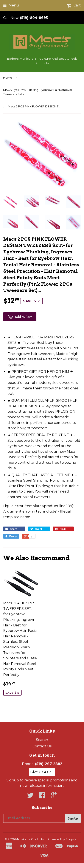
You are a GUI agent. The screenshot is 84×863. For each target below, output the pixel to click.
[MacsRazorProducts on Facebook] (42, 797)
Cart (77, 5)
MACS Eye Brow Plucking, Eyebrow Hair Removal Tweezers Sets (37, 92)
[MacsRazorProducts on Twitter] (30, 797)
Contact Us (42, 746)
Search (42, 740)
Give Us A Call (42, 772)
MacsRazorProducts (29, 839)
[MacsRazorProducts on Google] (53, 797)
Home (7, 77)
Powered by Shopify (62, 839)
